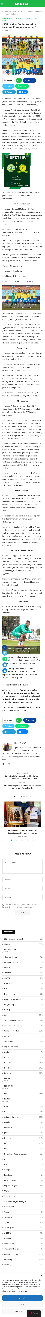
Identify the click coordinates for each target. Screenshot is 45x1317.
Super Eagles (23, 1206)
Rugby (23, 1191)
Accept (22, 1298)
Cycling (23, 1052)
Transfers (23, 1217)
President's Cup (23, 1180)
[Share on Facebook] (4, 647)
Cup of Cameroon (23, 1047)
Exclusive (23, 1073)
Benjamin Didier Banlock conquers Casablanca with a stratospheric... (22, 831)
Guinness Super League (23, 1117)
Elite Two (23, 1068)
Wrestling (23, 1265)
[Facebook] (21, 10)
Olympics (23, 1170)
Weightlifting (23, 1243)
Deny (22, 1304)
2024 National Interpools (23, 939)
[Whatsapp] (40, 10)
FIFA (23, 1093)
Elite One (23, 1062)
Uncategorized (23, 1228)
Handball (23, 1122)
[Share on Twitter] (4, 653)
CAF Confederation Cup (23, 1025)
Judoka (23, 1133)
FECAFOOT (8, 1086)
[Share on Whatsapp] (4, 659)
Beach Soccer (23, 994)
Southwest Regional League (23, 1201)
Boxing (23, 1010)
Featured (7, 1078)
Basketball (23, 988)
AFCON (23, 944)
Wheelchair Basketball (23, 1249)
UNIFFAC (23, 1233)
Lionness (23, 1138)
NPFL (23, 1159)
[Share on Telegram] (4, 664)
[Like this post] (19, 80)
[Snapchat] (38, 10)
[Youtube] (32, 10)
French (23, 1106)
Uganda (23, 1222)
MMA (23, 1148)
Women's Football (23, 1254)
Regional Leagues (23, 1185)
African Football (10, 949)
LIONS (23, 1143)
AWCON (23, 978)
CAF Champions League (23, 1020)
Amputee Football (23, 962)
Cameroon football (23, 1031)
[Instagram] (27, 10)
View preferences (22, 1311)
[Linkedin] (29, 10)
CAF (23, 1015)
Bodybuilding (23, 1004)
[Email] (35, 10)
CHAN (23, 1036)
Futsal (23, 1111)
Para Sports (23, 1175)
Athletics (23, 973)
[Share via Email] (4, 670)
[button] (41, 1275)
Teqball (23, 1212)
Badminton (23, 983)
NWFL (23, 1164)
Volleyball (23, 1238)
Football (7, 1099)
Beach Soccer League (23, 999)
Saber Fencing (23, 1196)
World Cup (23, 1259)
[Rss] (43, 10)
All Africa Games (23, 957)
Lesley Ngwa (20, 743)
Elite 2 (23, 1057)
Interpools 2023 (23, 1127)
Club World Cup (23, 1041)
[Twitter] (24, 10)
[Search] (42, 3)
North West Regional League (23, 1154)
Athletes (23, 967)
